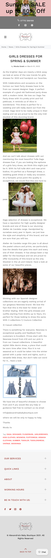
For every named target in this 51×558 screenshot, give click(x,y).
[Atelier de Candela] (20, 281)
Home (3, 47)
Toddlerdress (37, 440)
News (11, 47)
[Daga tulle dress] (25, 199)
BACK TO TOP (25, 552)
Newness (20, 437)
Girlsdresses (41, 434)
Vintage (6, 444)
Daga (9, 434)
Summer (16, 440)
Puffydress (31, 437)
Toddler (25, 440)
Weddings (16, 444)
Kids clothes (9, 437)
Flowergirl (28, 434)
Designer (16, 434)
